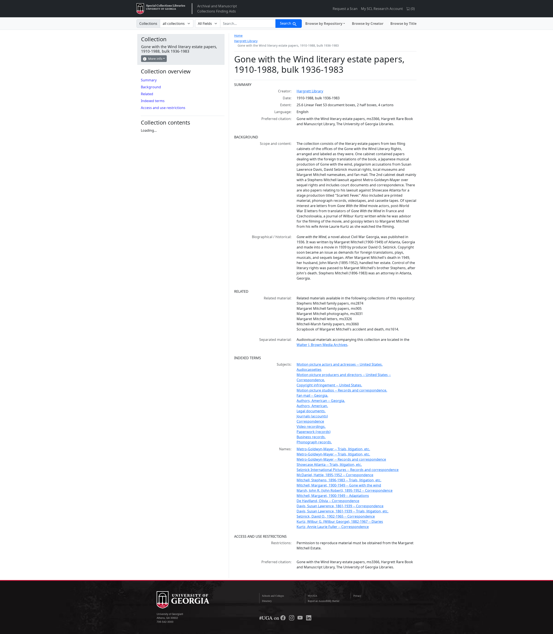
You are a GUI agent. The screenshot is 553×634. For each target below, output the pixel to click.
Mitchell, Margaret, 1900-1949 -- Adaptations (333, 495)
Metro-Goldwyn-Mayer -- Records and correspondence (341, 459)
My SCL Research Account (382, 8)
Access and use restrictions (163, 107)
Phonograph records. (314, 442)
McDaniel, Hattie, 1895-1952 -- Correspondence (335, 475)
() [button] (412, 8)
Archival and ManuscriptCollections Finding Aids (217, 9)
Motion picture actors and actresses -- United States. (340, 364)
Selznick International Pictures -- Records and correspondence (348, 469)
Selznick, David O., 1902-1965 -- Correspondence (336, 516)
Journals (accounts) (312, 416)
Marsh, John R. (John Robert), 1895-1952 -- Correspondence (345, 490)
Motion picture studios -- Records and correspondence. (342, 390)
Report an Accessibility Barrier (323, 600)
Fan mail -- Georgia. (312, 395)
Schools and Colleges (273, 595)
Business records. (311, 437)
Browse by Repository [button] (323, 23)
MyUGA (312, 595)
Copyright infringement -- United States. (329, 385)
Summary (149, 80)
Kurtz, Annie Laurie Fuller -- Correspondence (333, 526)
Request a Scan (345, 8)
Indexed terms (153, 100)
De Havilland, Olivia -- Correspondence (328, 500)
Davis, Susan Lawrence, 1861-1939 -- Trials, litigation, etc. (342, 511)
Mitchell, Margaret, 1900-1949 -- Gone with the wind (339, 485)
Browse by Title (403, 23)
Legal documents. (311, 411)
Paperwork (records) (314, 431)
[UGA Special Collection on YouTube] (300, 617)
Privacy (357, 595)
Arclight (161, 8)
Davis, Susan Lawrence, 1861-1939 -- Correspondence (340, 506)
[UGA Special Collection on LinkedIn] (308, 617)
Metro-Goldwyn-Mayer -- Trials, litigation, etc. (333, 449)
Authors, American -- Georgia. (321, 400)
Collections (148, 23)
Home (238, 35)
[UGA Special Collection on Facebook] (283, 617)
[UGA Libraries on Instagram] (292, 617)
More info (155, 59)
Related (147, 94)
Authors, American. (312, 405)
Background (151, 87)
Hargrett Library (245, 41)
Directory (267, 600)
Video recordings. (311, 426)
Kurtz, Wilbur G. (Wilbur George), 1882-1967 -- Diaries (340, 521)
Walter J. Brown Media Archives (322, 344)
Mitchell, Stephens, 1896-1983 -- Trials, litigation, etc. (339, 480)
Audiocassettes (309, 369)
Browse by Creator (367, 23)
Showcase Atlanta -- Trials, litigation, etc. (329, 464)
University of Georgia (189, 600)
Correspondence (310, 421)
